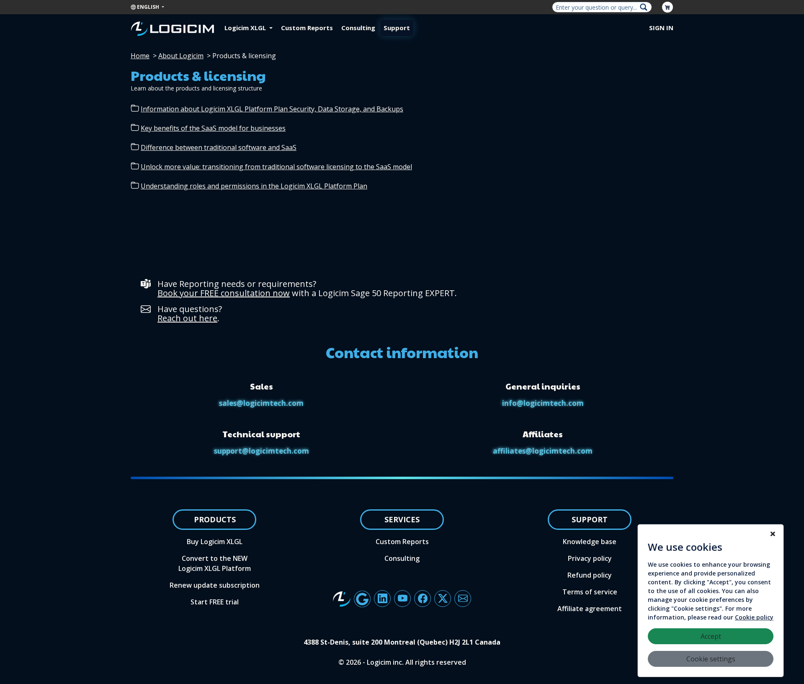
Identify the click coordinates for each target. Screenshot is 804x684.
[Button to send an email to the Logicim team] (462, 598)
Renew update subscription (215, 585)
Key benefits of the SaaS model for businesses (213, 128)
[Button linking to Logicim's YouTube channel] (402, 598)
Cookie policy (754, 617)
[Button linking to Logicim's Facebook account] (422, 598)
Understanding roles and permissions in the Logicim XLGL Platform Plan (254, 186)
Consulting (358, 27)
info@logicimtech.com (543, 403)
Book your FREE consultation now (223, 293)
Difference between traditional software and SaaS (218, 147)
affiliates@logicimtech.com (543, 451)
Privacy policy (590, 558)
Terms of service (589, 591)
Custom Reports (307, 27)
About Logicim (181, 55)
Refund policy (589, 575)
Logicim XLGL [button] (246, 27)
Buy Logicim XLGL (214, 541)
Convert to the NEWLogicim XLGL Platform (214, 563)
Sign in (661, 27)
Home (140, 55)
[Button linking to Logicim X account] (442, 598)
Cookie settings (710, 658)
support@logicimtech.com (261, 451)
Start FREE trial (215, 602)
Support (397, 27)
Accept (711, 636)
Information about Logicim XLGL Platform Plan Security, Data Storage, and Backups (272, 109)
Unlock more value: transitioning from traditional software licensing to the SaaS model (276, 166)
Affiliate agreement (589, 608)
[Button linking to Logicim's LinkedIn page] (382, 598)
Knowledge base (589, 541)
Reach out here (187, 318)
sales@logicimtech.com (261, 403)
